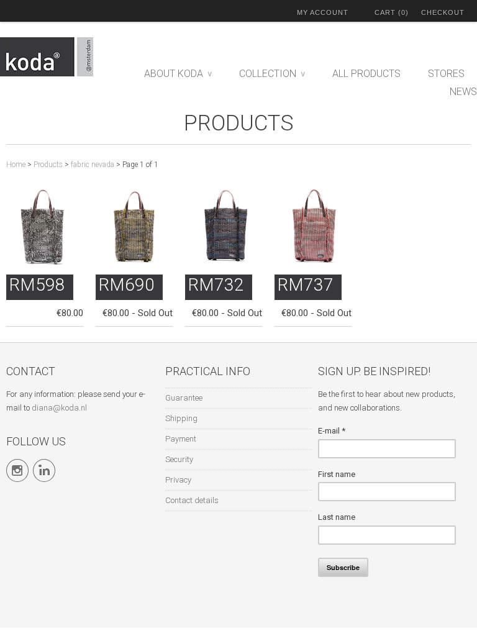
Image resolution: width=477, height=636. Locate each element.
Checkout (443, 12)
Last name (336, 517)
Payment (180, 438)
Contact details (192, 500)
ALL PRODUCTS (366, 74)
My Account (322, 12)
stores (446, 74)
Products (239, 123)
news (463, 92)
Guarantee (183, 397)
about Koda (178, 74)
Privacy (178, 479)
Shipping (181, 418)
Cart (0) (392, 12)
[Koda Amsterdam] (62, 59)
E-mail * (331, 430)
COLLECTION (272, 74)
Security (179, 459)
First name (336, 474)
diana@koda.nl (59, 407)
